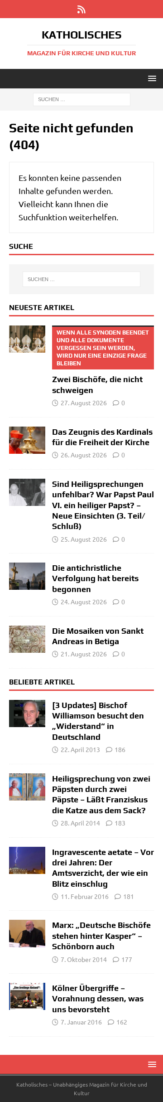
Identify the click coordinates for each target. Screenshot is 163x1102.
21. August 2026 (84, 654)
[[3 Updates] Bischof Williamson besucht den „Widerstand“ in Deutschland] (27, 713)
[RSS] (82, 9)
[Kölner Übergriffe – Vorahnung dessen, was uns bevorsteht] (27, 996)
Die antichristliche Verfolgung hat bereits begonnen (95, 578)
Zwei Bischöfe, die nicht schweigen (100, 362)
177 (126, 959)
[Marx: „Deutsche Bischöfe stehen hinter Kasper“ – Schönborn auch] (27, 933)
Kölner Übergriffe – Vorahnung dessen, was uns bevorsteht (98, 998)
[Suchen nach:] (81, 99)
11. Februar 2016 (85, 896)
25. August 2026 (84, 539)
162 (121, 1022)
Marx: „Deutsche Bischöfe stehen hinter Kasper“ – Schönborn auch (101, 935)
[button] (150, 78)
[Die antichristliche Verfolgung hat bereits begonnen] (27, 576)
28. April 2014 (80, 823)
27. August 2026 (84, 402)
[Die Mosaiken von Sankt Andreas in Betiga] (27, 639)
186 (120, 749)
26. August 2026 (84, 455)
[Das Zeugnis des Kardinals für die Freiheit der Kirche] (27, 440)
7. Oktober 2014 (84, 959)
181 (128, 896)
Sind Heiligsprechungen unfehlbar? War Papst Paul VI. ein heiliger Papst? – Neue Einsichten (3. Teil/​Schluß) (103, 505)
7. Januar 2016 (81, 1022)
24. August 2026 (84, 601)
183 (120, 823)
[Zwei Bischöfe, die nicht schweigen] (27, 339)
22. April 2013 (80, 749)
